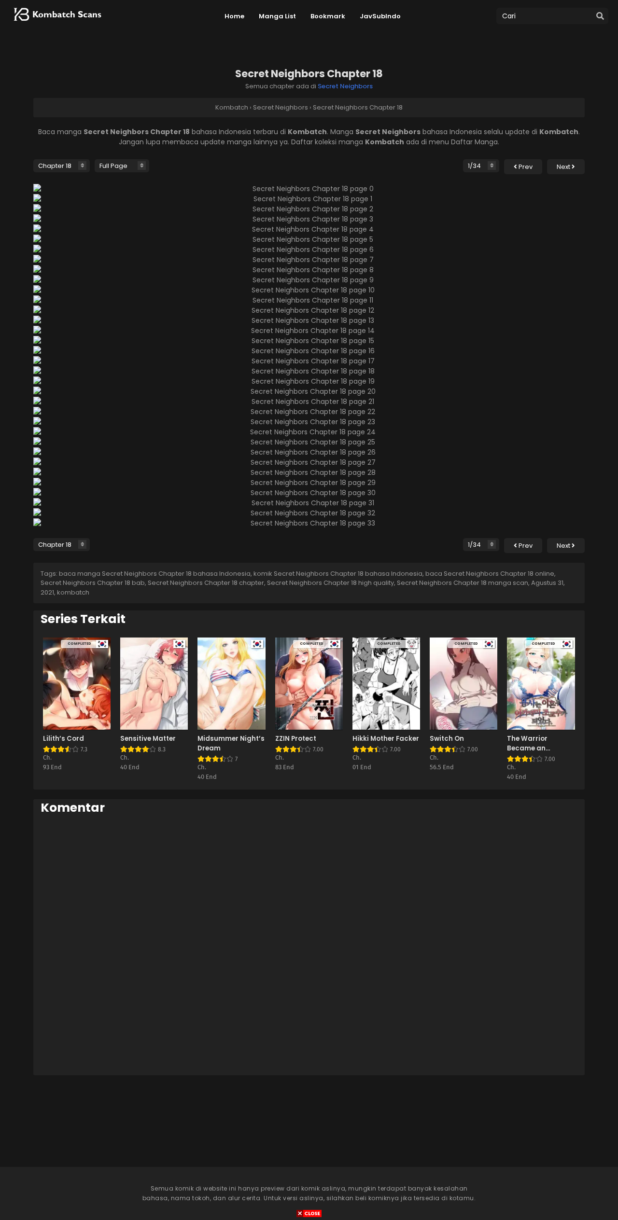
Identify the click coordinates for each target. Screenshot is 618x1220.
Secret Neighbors (345, 86)
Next (564, 166)
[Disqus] (309, 944)
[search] (600, 16)
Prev (525, 166)
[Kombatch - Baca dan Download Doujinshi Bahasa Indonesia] (56, 24)
